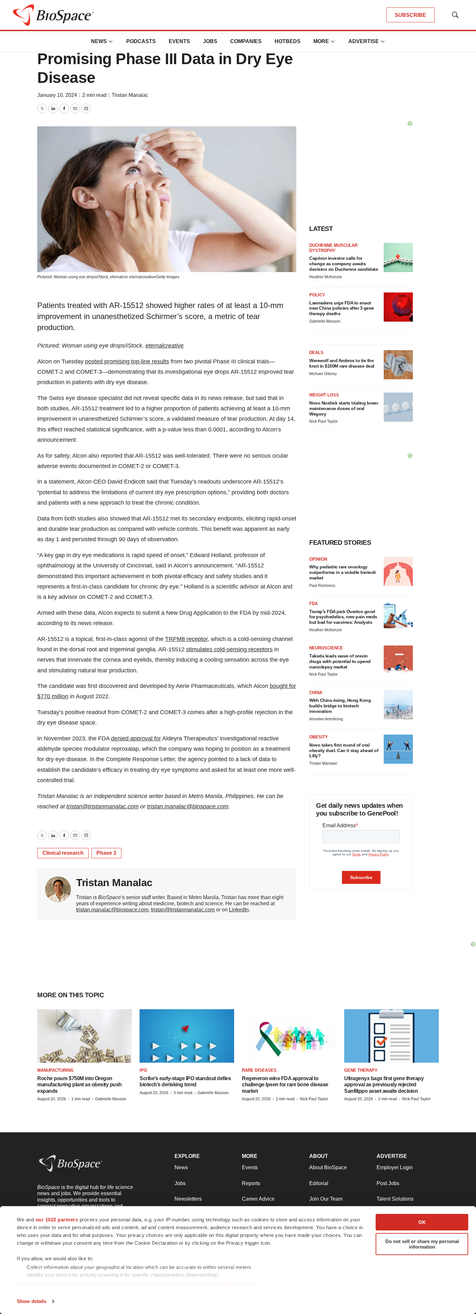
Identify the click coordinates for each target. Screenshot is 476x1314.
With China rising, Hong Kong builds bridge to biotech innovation (340, 706)
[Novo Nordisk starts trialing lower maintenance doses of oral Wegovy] (398, 407)
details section (237, 1284)
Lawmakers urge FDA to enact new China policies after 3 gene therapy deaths (341, 308)
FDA (313, 603)
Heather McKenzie (325, 277)
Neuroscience (326, 648)
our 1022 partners (57, 1219)
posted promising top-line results (127, 361)
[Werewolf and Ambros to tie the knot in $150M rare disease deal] (398, 364)
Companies (246, 41)
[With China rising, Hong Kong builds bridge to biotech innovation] (398, 704)
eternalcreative (164, 345)
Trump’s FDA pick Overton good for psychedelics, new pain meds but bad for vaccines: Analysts (343, 617)
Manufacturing (55, 1070)
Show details (31, 1301)
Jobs (210, 41)
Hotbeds (287, 41)
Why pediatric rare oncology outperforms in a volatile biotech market (342, 572)
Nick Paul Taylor (323, 421)
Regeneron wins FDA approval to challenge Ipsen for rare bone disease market (285, 1084)
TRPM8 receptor (186, 639)
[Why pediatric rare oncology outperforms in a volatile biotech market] (398, 571)
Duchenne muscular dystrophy (333, 248)
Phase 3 (106, 853)
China (315, 692)
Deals (316, 352)
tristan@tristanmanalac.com (102, 806)
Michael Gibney (323, 373)
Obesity (318, 737)
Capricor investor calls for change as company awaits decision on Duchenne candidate (343, 264)
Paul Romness (322, 585)
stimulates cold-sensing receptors (229, 649)
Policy (317, 294)
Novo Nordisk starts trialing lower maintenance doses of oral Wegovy (343, 408)
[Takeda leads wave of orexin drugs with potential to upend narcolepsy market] (398, 660)
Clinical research (63, 853)
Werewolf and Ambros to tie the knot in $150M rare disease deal (341, 363)
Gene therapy (361, 1070)
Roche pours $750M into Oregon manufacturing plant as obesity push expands (79, 1084)
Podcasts (141, 41)
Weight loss (324, 395)
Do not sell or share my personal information (422, 1244)
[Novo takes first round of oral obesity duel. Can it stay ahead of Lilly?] (398, 749)
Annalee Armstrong (326, 719)
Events (179, 41)
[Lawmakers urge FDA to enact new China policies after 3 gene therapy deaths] (398, 307)
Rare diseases (259, 1070)
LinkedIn (239, 909)
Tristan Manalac (130, 95)
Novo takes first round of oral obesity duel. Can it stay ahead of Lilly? (343, 750)
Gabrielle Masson (324, 321)
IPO (143, 1070)
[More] (110, 41)
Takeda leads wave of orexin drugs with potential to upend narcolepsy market (340, 661)
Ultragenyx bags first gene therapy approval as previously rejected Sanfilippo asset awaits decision (384, 1084)
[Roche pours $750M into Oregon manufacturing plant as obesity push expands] (84, 1035)
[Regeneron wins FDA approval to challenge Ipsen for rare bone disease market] (289, 1035)
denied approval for (136, 738)
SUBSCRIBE (410, 15)
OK (422, 1222)
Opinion (318, 559)
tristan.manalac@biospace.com (187, 806)
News (99, 41)
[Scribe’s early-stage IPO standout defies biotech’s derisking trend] (187, 1035)
